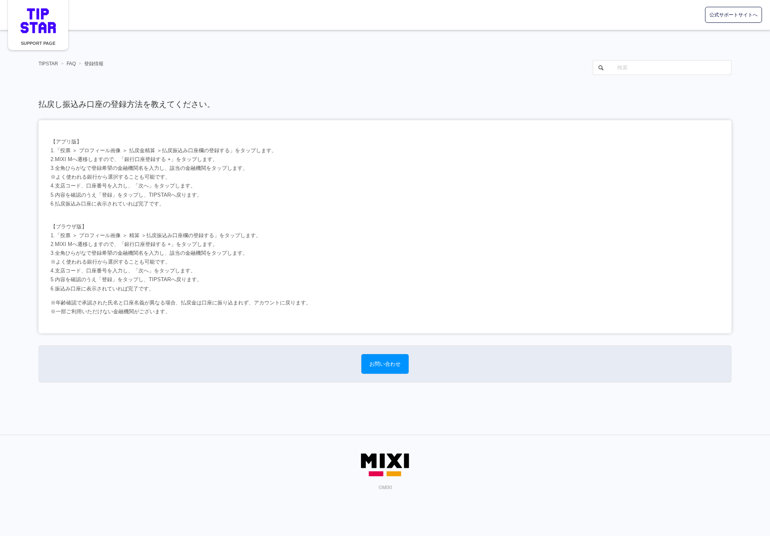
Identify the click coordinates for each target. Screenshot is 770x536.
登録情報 (93, 63)
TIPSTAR (38, 20)
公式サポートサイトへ (733, 15)
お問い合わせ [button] (385, 364)
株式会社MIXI (385, 464)
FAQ (71, 63)
